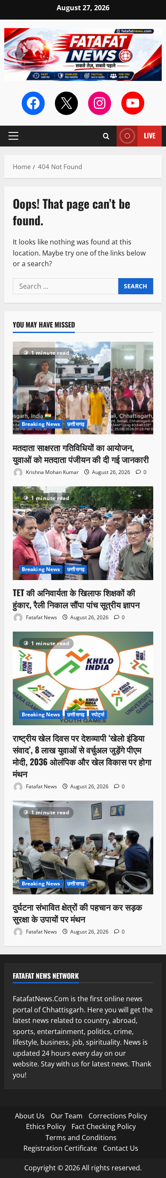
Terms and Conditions (81, 1137)
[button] (13, 136)
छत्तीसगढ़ (75, 424)
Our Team (67, 1116)
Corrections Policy (118, 1116)
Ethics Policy (46, 1126)
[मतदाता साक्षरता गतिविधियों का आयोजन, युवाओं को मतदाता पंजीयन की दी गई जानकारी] (83, 388)
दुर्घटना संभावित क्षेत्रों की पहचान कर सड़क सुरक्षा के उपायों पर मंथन (77, 912)
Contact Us (120, 1148)
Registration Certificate (60, 1148)
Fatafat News (41, 617)
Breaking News (41, 424)
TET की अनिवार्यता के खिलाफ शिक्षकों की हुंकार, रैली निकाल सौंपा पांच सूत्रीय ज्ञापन (76, 598)
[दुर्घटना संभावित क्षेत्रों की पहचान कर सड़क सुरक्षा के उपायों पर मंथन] (83, 847)
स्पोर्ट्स (98, 714)
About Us (30, 1116)
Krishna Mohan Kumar (52, 472)
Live (149, 135)
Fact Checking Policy (104, 1126)
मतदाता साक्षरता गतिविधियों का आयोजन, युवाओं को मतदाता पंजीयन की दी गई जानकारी (81, 453)
